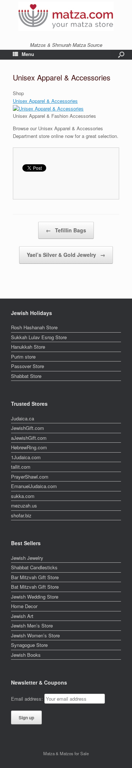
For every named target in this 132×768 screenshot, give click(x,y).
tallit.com (20, 466)
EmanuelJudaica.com (34, 486)
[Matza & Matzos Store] (66, 16)
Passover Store (27, 366)
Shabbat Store (26, 375)
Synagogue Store (29, 644)
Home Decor (24, 606)
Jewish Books (26, 654)
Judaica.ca (22, 418)
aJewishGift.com (29, 437)
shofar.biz (21, 515)
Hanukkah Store (28, 346)
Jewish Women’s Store (35, 635)
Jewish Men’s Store (32, 625)
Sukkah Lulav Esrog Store (39, 337)
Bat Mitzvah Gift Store (35, 586)
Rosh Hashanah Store (34, 327)
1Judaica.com (26, 457)
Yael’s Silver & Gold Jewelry (66, 254)
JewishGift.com (27, 427)
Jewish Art (22, 615)
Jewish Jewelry (27, 557)
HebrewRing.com (29, 447)
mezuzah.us (24, 505)
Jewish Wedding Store (34, 596)
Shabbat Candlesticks (34, 567)
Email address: (27, 698)
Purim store (23, 356)
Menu (28, 53)
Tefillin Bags (66, 230)
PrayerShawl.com (29, 476)
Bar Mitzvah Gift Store (35, 577)
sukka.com (22, 495)
